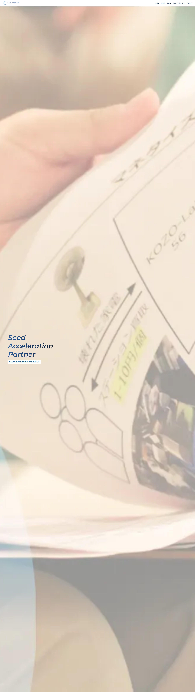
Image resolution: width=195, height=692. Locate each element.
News (169, 3)
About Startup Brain (179, 3)
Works (163, 3)
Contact (189, 3)
